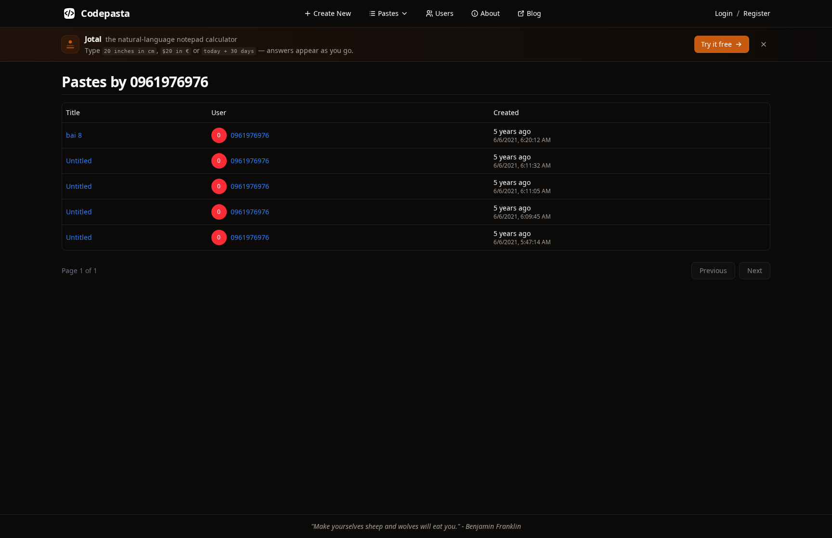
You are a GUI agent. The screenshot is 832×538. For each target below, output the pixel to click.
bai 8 (74, 135)
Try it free (716, 44)
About (490, 13)
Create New (332, 13)
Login (724, 13)
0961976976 (250, 135)
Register (756, 13)
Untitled (79, 160)
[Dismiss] (763, 44)
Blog (534, 13)
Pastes (388, 13)
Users (444, 13)
